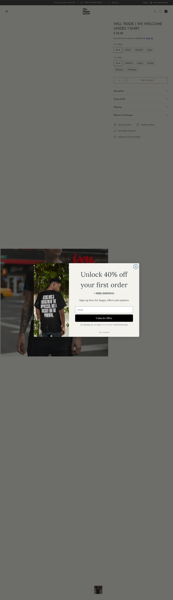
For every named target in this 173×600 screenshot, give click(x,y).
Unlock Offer (104, 318)
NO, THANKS (104, 332)
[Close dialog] (135, 266)
